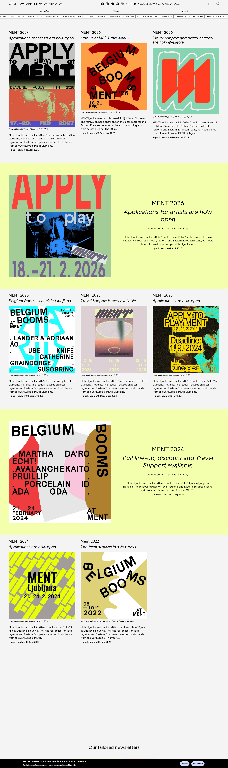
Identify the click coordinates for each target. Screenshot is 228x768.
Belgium (129, 16)
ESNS (139, 16)
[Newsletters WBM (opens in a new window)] (127, 4)
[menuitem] (45, 11)
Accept (184, 763)
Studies (72, 16)
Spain (63, 16)
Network (180, 16)
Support (84, 16)
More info (72, 765)
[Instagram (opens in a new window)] (107, 4)
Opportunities (17, 16)
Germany (149, 16)
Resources (51, 16)
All (121, 16)
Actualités (45, 11)
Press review (35, 16)
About (184, 11)
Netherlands (164, 16)
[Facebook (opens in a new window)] (102, 4)
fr (209, 4)
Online (192, 16)
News (116, 11)
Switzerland (98, 16)
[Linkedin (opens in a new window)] (112, 4)
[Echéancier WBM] (122, 4)
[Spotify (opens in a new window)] (117, 4)
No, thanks (198, 763)
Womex (112, 16)
